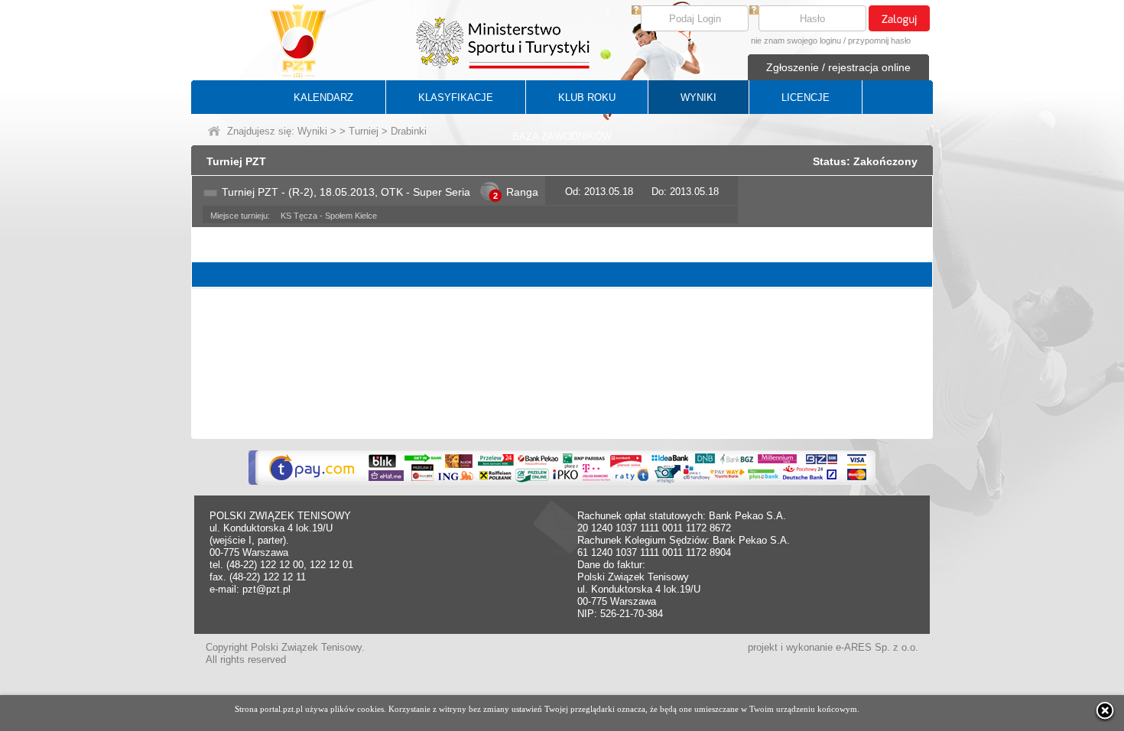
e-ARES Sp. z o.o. (877, 647)
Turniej (363, 131)
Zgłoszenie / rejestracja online (838, 67)
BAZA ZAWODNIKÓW (562, 136)
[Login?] (636, 11)
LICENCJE (805, 97)
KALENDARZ (323, 97)
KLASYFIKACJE (455, 97)
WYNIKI (698, 97)
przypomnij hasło (879, 40)
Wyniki (312, 131)
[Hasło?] (754, 11)
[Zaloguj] (899, 18)
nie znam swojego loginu (796, 40)
